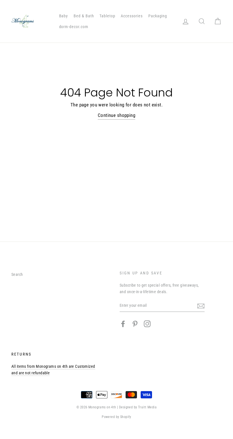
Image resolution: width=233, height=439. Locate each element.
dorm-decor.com (74, 26)
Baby (63, 16)
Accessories (132, 16)
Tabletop (107, 16)
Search (17, 274)
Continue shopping (116, 115)
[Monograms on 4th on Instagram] (147, 323)
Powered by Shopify (116, 417)
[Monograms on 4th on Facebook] (123, 323)
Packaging (157, 16)
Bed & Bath (84, 16)
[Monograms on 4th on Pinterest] (135, 323)
